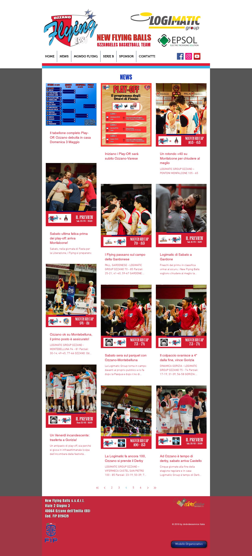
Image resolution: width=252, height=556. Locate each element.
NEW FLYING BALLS (124, 37)
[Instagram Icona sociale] (188, 56)
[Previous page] (104, 488)
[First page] (97, 488)
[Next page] (148, 488)
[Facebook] (180, 56)
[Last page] (155, 488)
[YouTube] (197, 56)
